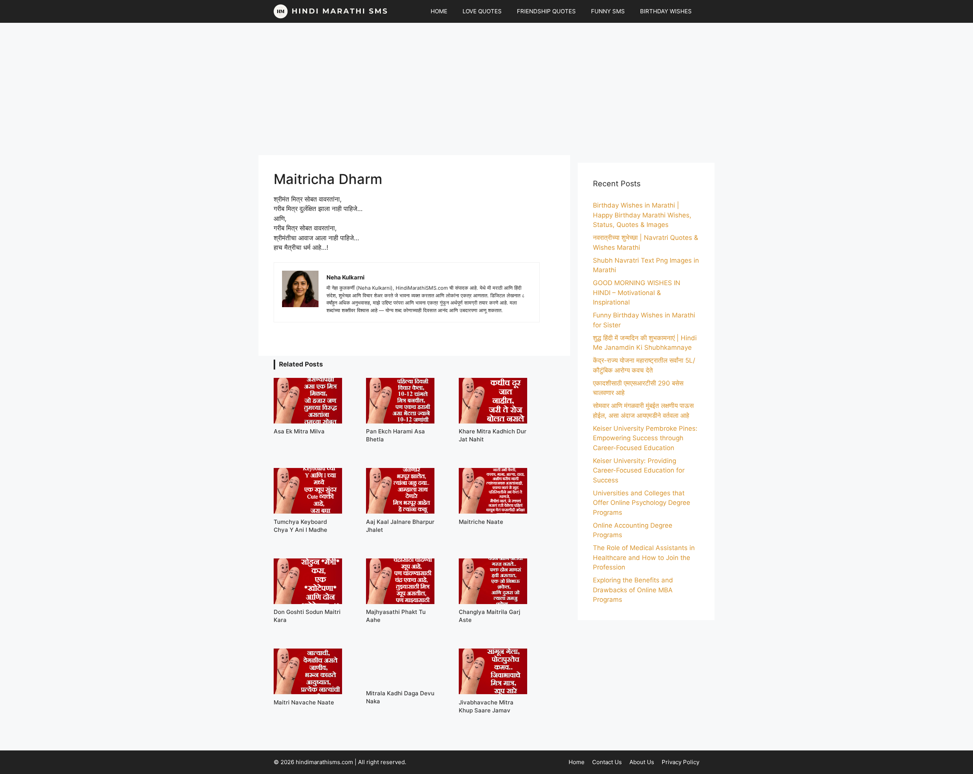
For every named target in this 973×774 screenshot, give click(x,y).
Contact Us (607, 762)
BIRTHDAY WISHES (666, 11)
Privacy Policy (680, 762)
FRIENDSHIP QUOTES (546, 11)
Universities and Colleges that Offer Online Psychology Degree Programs (641, 502)
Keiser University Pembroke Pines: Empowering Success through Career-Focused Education (645, 438)
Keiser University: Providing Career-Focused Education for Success (639, 470)
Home (577, 762)
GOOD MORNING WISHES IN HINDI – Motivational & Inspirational (636, 292)
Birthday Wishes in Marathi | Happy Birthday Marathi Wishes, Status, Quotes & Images (642, 214)
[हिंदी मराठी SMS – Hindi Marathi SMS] (331, 11)
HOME (439, 11)
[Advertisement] (486, 89)
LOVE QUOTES (482, 11)
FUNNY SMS (608, 11)
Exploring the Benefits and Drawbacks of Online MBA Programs (633, 589)
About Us (641, 762)
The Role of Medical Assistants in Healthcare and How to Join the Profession (644, 557)
